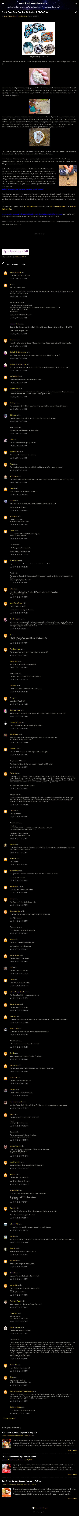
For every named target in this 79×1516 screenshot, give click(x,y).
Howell (12, 531)
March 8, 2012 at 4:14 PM (18, 383)
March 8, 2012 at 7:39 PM (18, 433)
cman (12, 899)
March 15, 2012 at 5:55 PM (18, 1371)
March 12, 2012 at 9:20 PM (18, 655)
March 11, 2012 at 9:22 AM (19, 567)
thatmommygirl (15, 710)
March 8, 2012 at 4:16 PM (18, 397)
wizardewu (13, 517)
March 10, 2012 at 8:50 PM (18, 539)
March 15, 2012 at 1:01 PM (18, 1255)
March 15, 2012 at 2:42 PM (18, 1334)
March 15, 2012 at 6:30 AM (19, 1047)
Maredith (13, 844)
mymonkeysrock (15, 272)
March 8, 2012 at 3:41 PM (18, 318)
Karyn (12, 464)
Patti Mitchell (14, 376)
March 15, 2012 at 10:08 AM (19, 1096)
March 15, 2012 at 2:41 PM (18, 1321)
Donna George (15, 955)
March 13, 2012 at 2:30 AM (19, 692)
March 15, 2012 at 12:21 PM (19, 1218)
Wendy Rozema (15, 1327)
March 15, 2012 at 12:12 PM (19, 1202)
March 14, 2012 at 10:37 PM (19, 986)
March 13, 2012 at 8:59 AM (19, 716)
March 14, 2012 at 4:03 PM (18, 865)
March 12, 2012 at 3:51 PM (18, 643)
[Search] (76, 4)
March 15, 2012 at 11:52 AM (19, 1184)
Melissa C (13, 686)
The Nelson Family (16, 1102)
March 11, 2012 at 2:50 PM (18, 583)
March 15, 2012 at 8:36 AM (19, 1059)
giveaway (15, 264)
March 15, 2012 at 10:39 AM (19, 1126)
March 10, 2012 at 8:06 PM (18, 511)
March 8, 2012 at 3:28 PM (18, 278)
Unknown (13, 340)
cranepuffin (13, 1285)
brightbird (13, 858)
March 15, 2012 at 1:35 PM (18, 1279)
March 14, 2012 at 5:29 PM (18, 893)
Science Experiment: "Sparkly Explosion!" (19, 1457)
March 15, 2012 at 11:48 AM (19, 1168)
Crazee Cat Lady (15, 722)
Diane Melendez (15, 911)
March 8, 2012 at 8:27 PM (18, 446)
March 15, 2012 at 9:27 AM (19, 1084)
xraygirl (12, 488)
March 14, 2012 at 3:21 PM (18, 817)
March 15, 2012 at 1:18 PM (18, 1267)
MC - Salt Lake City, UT (17, 992)
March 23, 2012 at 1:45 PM (18, 1401)
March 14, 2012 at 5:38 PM (18, 921)
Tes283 (12, 501)
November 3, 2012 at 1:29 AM (20, 1413)
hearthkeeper (14, 561)
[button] (76, 12)
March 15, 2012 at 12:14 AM (19, 1023)
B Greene (13, 415)
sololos (44, 1512)
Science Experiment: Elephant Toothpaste (19, 1432)
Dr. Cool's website (30, 206)
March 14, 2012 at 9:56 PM (18, 961)
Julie (11, 1377)
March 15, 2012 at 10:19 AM (19, 1108)
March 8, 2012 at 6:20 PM (18, 421)
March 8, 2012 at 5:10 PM (18, 409)
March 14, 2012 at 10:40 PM (19, 998)
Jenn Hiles (13, 1273)
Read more (72, 1450)
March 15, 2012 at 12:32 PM (19, 1242)
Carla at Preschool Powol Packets (21, 1391)
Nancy (12, 1114)
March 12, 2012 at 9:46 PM (18, 667)
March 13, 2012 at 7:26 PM (18, 789)
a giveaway (39, 233)
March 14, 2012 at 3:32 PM (18, 838)
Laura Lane (13, 1313)
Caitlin (12, 980)
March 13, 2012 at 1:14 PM (18, 755)
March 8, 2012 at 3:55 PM (18, 370)
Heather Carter (15, 324)
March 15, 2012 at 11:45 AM (19, 1156)
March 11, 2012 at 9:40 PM (18, 597)
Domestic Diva (15, 452)
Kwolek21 (13, 749)
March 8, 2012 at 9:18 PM (18, 458)
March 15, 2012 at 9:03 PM (18, 1385)
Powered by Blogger (41, 1508)
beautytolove (14, 1190)
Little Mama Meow (16, 603)
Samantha (13, 1065)
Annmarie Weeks (16, 1301)
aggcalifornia (14, 871)
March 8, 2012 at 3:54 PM (18, 358)
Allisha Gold (14, 1029)
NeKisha (12, 1090)
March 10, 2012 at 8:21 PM (18, 525)
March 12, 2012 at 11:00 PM (19, 680)
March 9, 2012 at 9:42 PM (18, 482)
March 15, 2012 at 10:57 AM (19, 1140)
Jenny (12, 698)
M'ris (11, 439)
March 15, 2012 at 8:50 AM (19, 1071)
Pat (11, 635)
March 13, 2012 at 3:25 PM (18, 767)
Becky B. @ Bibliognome (18, 352)
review (23, 264)
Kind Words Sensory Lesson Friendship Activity (22, 1481)
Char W (12, 811)
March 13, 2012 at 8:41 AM (19, 704)
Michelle (12, 1174)
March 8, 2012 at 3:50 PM (18, 346)
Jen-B (12, 1053)
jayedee (12, 1236)
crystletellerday (15, 1162)
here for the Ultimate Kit (58, 206)
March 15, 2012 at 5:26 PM (18, 1359)
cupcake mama (15, 1146)
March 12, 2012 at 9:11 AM (19, 613)
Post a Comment (9, 1418)
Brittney (12, 403)
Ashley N (13, 773)
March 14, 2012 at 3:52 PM (18, 852)
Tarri (11, 967)
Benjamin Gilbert (15, 1407)
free (8, 264)
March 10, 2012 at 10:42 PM (19, 555)
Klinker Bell (13, 1365)
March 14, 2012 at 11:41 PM (19, 1010)
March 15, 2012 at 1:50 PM (18, 1307)
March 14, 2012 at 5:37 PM (18, 905)
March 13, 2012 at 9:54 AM (19, 729)
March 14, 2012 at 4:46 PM (18, 881)
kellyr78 (12, 589)
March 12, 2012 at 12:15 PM (19, 629)
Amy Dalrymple (15, 649)
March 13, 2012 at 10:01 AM (19, 743)
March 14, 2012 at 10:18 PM (19, 974)
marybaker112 (14, 887)
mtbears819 (14, 1224)
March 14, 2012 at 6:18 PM (18, 933)
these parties (20, 257)
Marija (12, 939)
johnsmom (13, 1077)
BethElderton (14, 735)
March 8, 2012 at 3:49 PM (18, 334)
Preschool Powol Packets (33, 3)
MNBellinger (14, 476)
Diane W (12, 1208)
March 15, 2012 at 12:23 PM (19, 1230)
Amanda (13, 1248)
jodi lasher (13, 1261)
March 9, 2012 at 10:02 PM (18, 495)
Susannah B (14, 661)
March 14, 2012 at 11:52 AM (19, 805)
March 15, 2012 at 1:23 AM (19, 1035)
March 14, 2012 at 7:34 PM (18, 949)
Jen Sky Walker (15, 619)
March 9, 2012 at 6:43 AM (18, 470)
